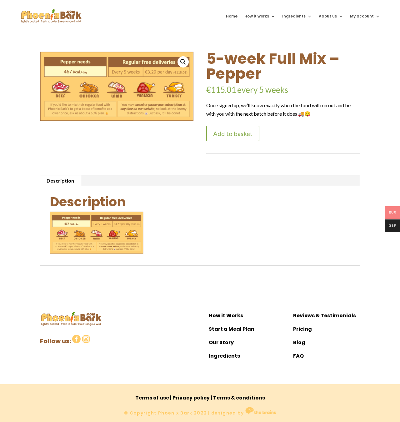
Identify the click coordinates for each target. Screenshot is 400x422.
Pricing (302, 329)
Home (232, 16)
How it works (256, 16)
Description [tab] (60, 180)
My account (362, 16)
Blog (299, 342)
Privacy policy (191, 397)
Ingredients (294, 16)
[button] (183, 62)
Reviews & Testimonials (324, 315)
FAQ (298, 355)
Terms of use (152, 397)
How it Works (226, 315)
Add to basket (232, 133)
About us (328, 16)
